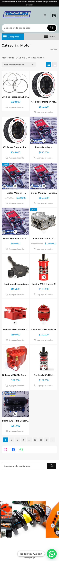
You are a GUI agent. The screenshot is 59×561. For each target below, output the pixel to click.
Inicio (51, 49)
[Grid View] (48, 64)
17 (47, 440)
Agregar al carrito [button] (16, 107)
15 (35, 440)
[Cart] (54, 16)
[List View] (54, 64)
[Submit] (51, 28)
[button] (52, 554)
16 (41, 440)
